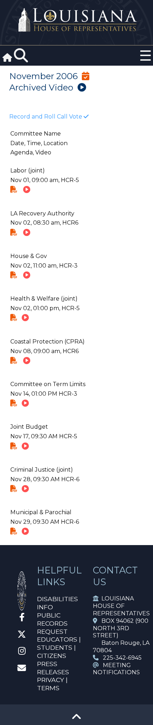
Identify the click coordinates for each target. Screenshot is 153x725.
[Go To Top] (76, 719)
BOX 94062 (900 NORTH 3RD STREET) (120, 628)
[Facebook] (22, 618)
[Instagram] (22, 652)
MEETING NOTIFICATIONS (116, 669)
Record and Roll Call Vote (46, 116)
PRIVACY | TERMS (52, 684)
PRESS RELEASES (53, 668)
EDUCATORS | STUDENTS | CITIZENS (59, 647)
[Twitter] (21, 635)
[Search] (21, 55)
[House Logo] (76, 20)
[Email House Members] (21, 669)
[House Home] (21, 607)
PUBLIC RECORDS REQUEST (52, 623)
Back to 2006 (39, 98)
